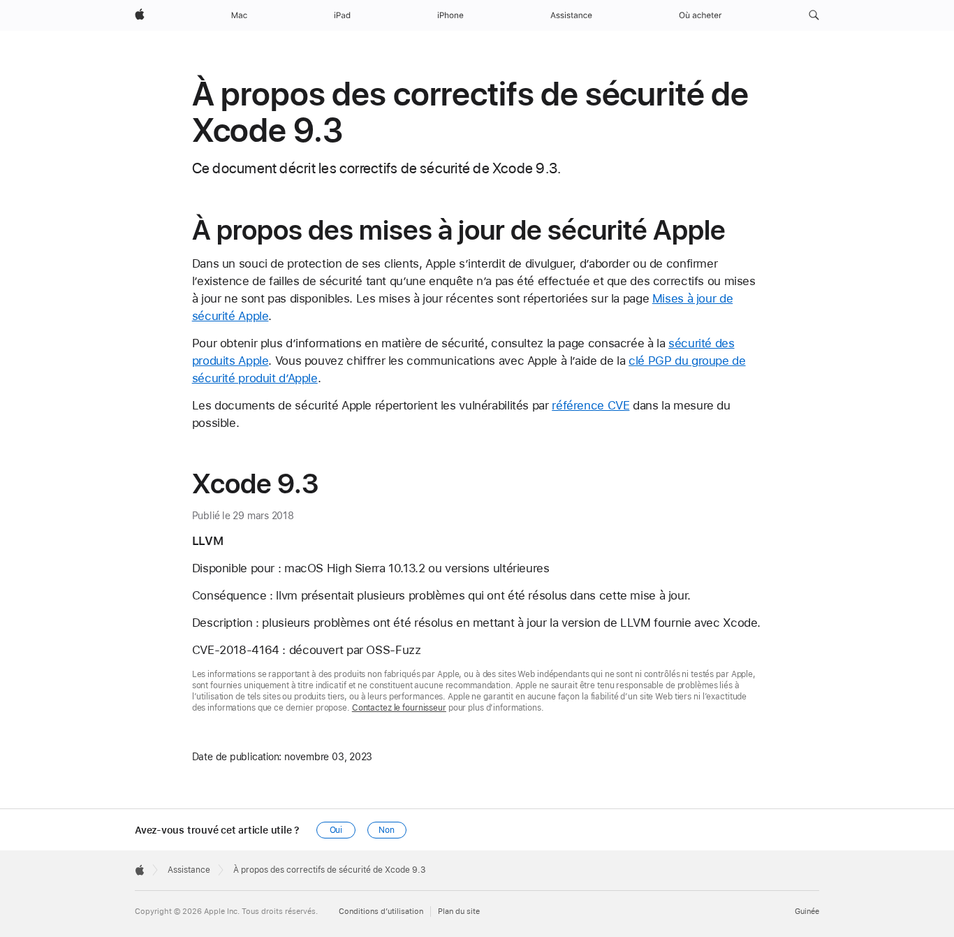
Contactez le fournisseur (399, 708)
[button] (814, 15)
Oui (336, 830)
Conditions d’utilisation (381, 911)
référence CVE (590, 405)
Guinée (807, 911)
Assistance (189, 870)
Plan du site (459, 911)
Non (387, 830)
